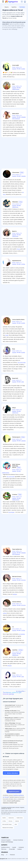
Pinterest (12, 854)
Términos (3, 849)
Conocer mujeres (5, 840)
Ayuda (14, 847)
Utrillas (23, 264)
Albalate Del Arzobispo (19, 117)
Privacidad (12, 849)
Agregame (13, 2)
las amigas (11, 512)
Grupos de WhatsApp (7, 842)
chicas (18, 249)
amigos (15, 594)
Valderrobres (15, 89)
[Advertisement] (14, 46)
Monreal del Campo (7, 824)
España (14, 68)
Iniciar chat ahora (11, 773)
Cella (22, 382)
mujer (6, 335)
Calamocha (15, 207)
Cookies (19, 849)
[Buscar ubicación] (22, 2)
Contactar (21, 847)
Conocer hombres (18, 840)
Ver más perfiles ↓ (21, 691)
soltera (5, 613)
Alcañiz (23, 68)
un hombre (22, 634)
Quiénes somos (5, 847)
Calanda (23, 176)
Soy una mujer (22, 362)
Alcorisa (23, 580)
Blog (2, 854)
